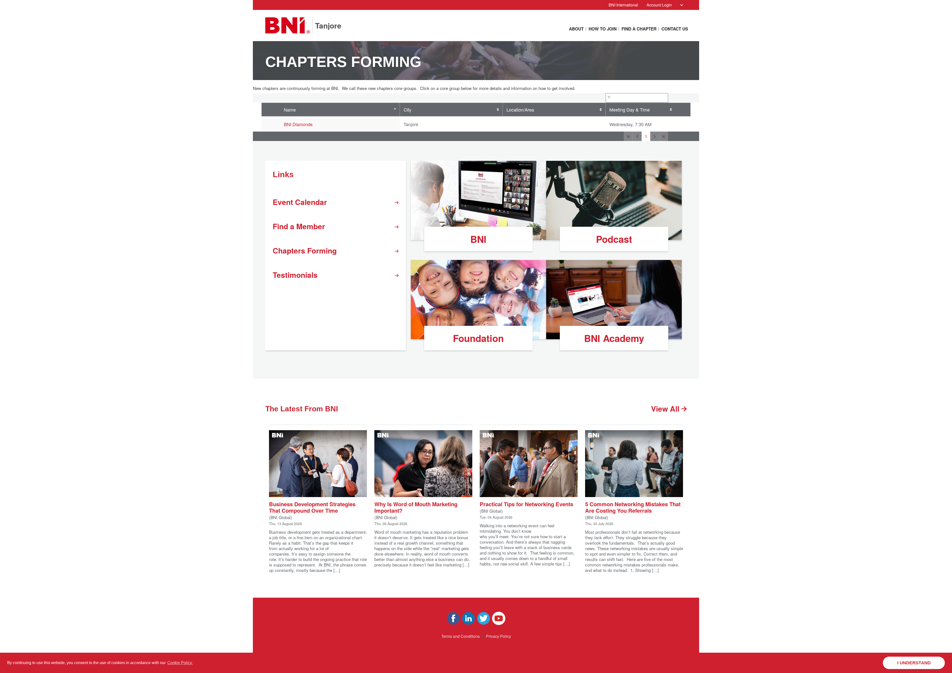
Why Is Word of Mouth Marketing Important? (415, 506)
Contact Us (674, 29)
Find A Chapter (639, 29)
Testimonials (295, 274)
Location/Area (520, 109)
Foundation (478, 338)
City (407, 109)
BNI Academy (614, 338)
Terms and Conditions (460, 636)
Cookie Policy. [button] (180, 663)
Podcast (614, 239)
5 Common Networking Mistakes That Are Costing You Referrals (633, 506)
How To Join (603, 29)
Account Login (659, 5)
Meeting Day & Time (629, 109)
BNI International (623, 5)
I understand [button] (914, 662)
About (576, 29)
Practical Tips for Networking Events (526, 503)
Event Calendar (300, 201)
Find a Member (299, 226)
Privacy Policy (498, 636)
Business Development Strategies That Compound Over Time (312, 506)
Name (290, 109)
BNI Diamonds (298, 124)
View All (666, 408)
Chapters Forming (305, 250)
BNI (478, 239)
